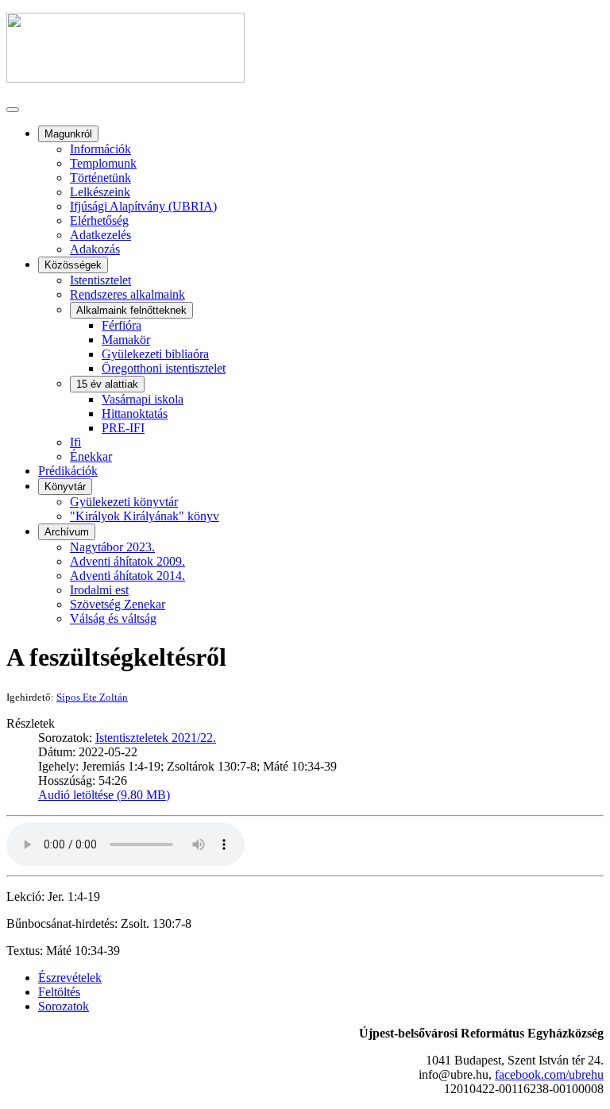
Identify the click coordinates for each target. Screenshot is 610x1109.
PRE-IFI (123, 428)
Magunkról (68, 134)
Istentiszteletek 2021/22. (155, 737)
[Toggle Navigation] (12, 109)
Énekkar (91, 456)
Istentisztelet (100, 280)
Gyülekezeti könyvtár (124, 501)
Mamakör (126, 339)
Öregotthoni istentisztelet (164, 368)
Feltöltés (59, 992)
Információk (100, 149)
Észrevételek (70, 977)
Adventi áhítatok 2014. (127, 575)
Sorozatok (63, 1006)
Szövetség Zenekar (117, 604)
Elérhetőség (99, 220)
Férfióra (121, 325)
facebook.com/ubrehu (549, 1074)
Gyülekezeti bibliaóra (155, 354)
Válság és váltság (113, 618)
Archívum (66, 532)
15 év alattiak (107, 384)
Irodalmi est (99, 590)
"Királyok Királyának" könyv (144, 516)
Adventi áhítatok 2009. (127, 561)
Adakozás (95, 249)
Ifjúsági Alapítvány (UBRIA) (143, 206)
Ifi (75, 442)
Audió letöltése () (104, 795)
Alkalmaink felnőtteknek (131, 310)
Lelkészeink (100, 192)
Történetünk (100, 177)
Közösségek (73, 265)
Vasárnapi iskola (142, 399)
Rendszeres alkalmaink (127, 294)
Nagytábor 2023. (112, 547)
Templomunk (103, 163)
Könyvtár (65, 487)
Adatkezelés (100, 235)
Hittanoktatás (135, 413)
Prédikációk (68, 470)
